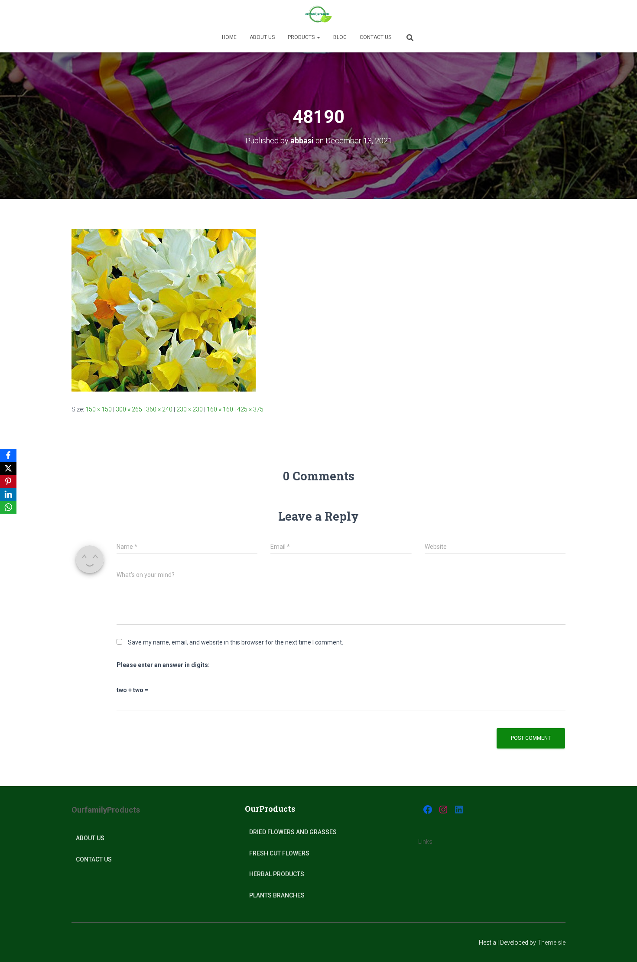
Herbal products (276, 874)
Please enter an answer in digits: (163, 664)
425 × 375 (250, 409)
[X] (8, 468)
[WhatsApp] (8, 507)
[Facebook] (8, 455)
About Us (90, 838)
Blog (340, 37)
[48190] (164, 309)
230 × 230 (189, 409)
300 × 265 (129, 409)
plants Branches (277, 895)
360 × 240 (159, 409)
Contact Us (375, 37)
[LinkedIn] (8, 494)
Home (229, 37)
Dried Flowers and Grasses (293, 832)
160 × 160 (220, 409)
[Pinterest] (8, 481)
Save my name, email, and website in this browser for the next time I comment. (235, 642)
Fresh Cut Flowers (279, 853)
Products (302, 37)
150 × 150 (98, 409)
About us (262, 37)
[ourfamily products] (318, 15)
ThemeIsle (551, 942)
